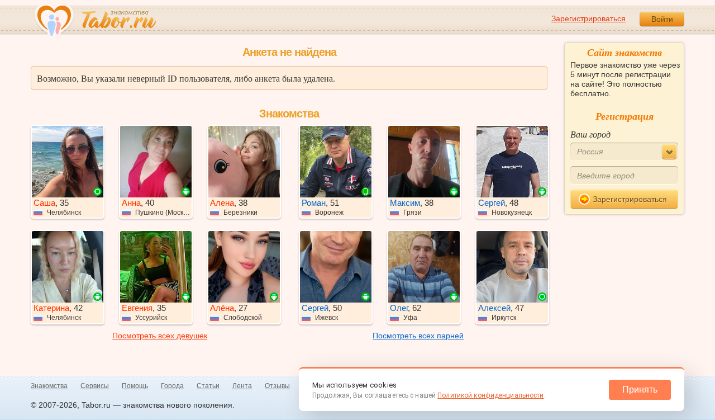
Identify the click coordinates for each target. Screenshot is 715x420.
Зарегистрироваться (588, 18)
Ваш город (590, 134)
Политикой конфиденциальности (490, 395)
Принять (639, 389)
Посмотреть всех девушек (159, 335)
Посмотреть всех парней (418, 335)
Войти (662, 19)
